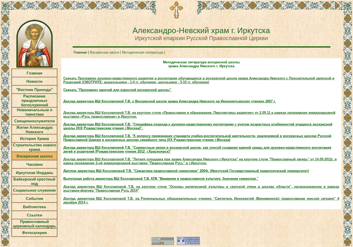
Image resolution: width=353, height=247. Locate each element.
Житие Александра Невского (34, 129)
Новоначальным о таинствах (34, 112)
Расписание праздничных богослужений (34, 100)
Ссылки (34, 215)
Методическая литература (142, 52)
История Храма (34, 138)
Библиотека (34, 207)
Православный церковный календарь (34, 223)
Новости (34, 81)
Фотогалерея (34, 232)
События (34, 198)
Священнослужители (34, 121)
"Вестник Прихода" (34, 89)
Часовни (34, 164)
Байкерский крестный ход (34, 181)
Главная (34, 73)
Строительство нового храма (34, 147)
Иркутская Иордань (34, 172)
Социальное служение (34, 190)
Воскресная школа (34, 156)
